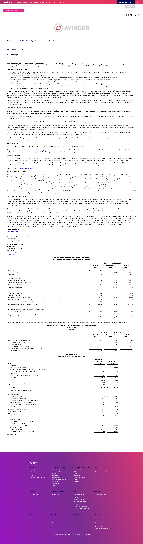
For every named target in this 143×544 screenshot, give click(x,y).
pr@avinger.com (12, 254)
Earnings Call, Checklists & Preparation (80, 504)
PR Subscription (34, 494)
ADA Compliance (77, 473)
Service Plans (55, 494)
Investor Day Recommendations (81, 508)
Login (137, 2)
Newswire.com (77, 519)
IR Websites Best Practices (80, 501)
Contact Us (129, 6)
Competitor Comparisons (79, 499)
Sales (96, 521)
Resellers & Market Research (38, 477)
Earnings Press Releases (79, 477)
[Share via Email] (139, 15)
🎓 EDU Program (99, 498)
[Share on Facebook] (127, 15)
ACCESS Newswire (78, 517)
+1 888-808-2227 (99, 519)
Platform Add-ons (56, 496)
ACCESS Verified (56, 485)
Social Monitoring (56, 481)
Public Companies (35, 469)
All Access (97, 469)
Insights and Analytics (57, 483)
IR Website (76, 471)
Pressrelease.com (78, 521)
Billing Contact (98, 526)
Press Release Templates (101, 494)
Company (33, 521)
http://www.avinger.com (41, 150)
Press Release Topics (79, 494)
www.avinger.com (73, 152)
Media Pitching (55, 475)
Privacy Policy (87, 534)
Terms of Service (78, 534)
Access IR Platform (78, 469)
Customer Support (99, 522)
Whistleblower (77, 481)
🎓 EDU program (62, 2)
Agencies (33, 473)
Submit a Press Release (125, 2)
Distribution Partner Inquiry (101, 528)
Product (32, 517)
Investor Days (77, 479)
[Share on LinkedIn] (135, 15)
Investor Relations (56, 521)
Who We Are (55, 517)
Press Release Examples (101, 496)
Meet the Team (55, 519)
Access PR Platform (57, 469)
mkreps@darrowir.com (15, 241)
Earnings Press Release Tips (80, 506)
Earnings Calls (77, 475)
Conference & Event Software (102, 471)
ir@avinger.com (12, 231)
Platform (33, 519)
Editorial (97, 524)
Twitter (22, 168)
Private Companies (35, 471)
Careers (54, 522)
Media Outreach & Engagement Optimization (80, 497)
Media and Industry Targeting (59, 479)
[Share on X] (131, 15)
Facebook (30, 168)
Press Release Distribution (58, 471)
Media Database (56, 473)
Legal (32, 475)
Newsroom (54, 2)
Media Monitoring (56, 477)
